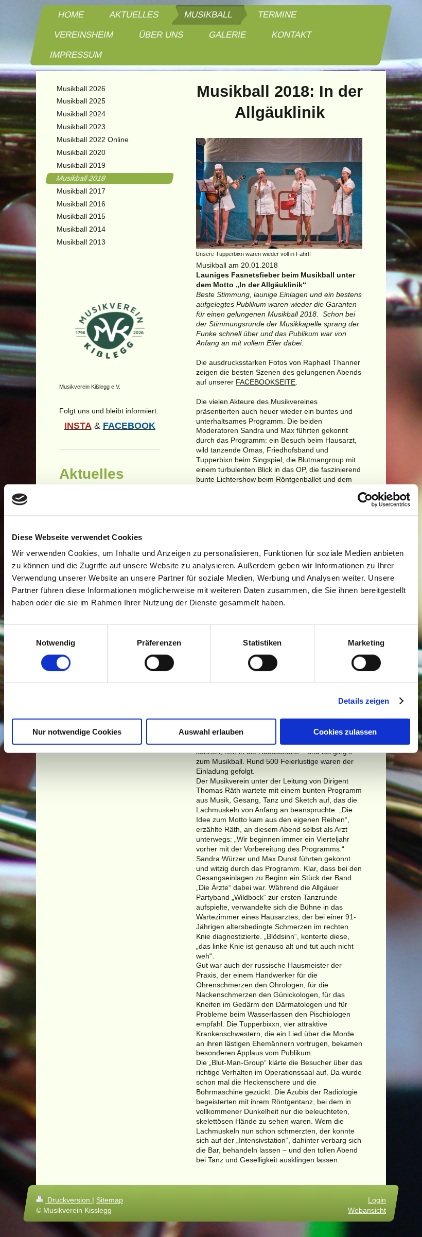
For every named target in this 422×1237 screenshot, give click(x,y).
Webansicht (367, 1210)
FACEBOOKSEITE (265, 382)
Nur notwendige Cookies (76, 731)
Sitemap (109, 1200)
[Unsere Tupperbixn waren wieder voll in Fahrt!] (279, 193)
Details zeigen (363, 700)
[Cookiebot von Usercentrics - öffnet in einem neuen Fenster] (365, 499)
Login (377, 1200)
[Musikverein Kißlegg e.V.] (109, 330)
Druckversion (68, 1200)
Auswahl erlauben (211, 731)
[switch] (159, 662)
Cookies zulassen (345, 731)
